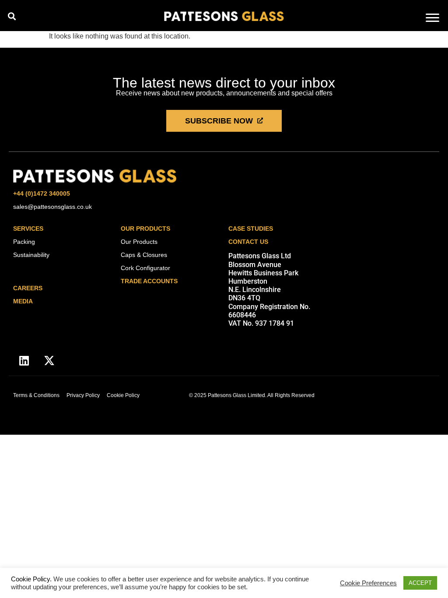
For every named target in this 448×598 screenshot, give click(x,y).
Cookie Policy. (31, 579)
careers (27, 288)
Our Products (145, 228)
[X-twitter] (49, 360)
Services (28, 228)
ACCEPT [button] (420, 583)
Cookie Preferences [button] (368, 583)
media (23, 301)
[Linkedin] (24, 360)
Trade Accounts (149, 281)
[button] (11, 16)
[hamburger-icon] (432, 18)
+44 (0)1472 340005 (41, 193)
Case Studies (250, 228)
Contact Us (248, 241)
